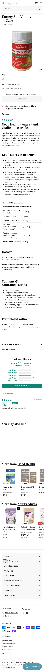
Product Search (8, 640)
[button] (7, 120)
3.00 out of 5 (27, 363)
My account (6, 653)
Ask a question (8, 349)
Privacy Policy (19, 665)
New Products (27, 504)
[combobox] (22, 8)
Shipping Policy (7, 647)
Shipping (15, 94)
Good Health (7, 24)
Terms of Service (8, 644)
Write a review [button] (22, 386)
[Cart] (36, 3)
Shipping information (11, 344)
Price (4, 75)
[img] (7, 400)
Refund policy (7, 650)
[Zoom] (41, 69)
